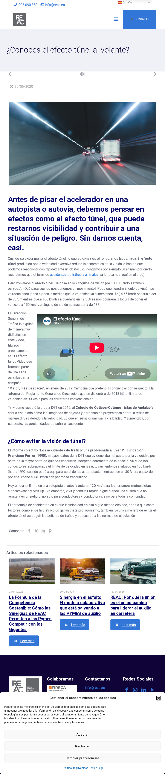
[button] (158, 698)
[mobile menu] (116, 19)
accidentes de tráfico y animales (74, 275)
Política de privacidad (75, 767)
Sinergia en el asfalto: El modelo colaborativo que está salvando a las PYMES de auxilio (82, 605)
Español (127, 2)
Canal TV (143, 19)
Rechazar (82, 746)
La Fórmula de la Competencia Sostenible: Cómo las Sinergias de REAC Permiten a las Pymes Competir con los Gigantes (30, 613)
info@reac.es (55, 5)
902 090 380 (28, 5)
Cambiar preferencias (82, 758)
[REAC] (19, 19)
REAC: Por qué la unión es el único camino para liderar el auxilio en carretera (133, 605)
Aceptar (82, 734)
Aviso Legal (97, 767)
